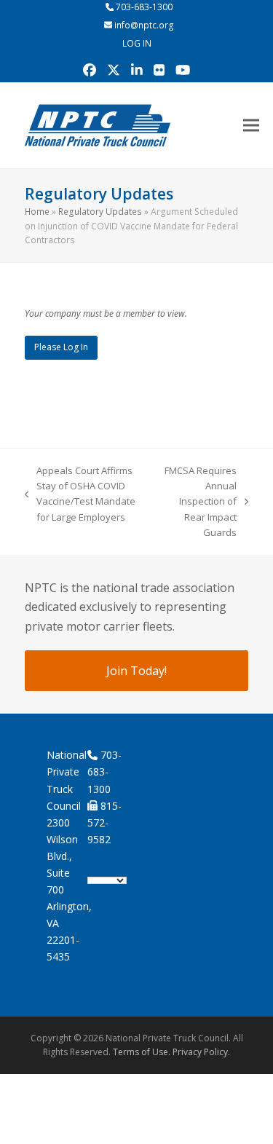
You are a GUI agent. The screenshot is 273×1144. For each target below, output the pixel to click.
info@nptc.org (144, 25)
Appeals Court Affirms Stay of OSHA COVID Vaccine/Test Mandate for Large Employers (80, 494)
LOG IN (136, 43)
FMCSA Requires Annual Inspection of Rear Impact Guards (200, 502)
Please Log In (61, 347)
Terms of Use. (141, 1052)
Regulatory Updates (100, 211)
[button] (251, 125)
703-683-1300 (144, 7)
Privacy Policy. (201, 1052)
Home (37, 211)
